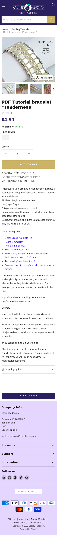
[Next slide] (53, 89)
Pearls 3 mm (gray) (14, 242)
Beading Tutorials (20, 29)
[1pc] (6, 141)
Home (5, 29)
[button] (8, 89)
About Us (23, 519)
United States (27, 491)
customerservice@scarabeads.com (19, 436)
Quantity (5, 147)
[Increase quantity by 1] (29, 154)
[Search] (51, 19)
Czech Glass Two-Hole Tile (18, 238)
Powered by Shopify (28, 529)
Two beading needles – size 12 (20, 261)
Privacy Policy (20, 522)
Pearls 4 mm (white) (15, 245)
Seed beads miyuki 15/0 (17, 249)
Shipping (12, 519)
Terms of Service (38, 519)
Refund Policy (36, 522)
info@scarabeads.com (13, 332)
